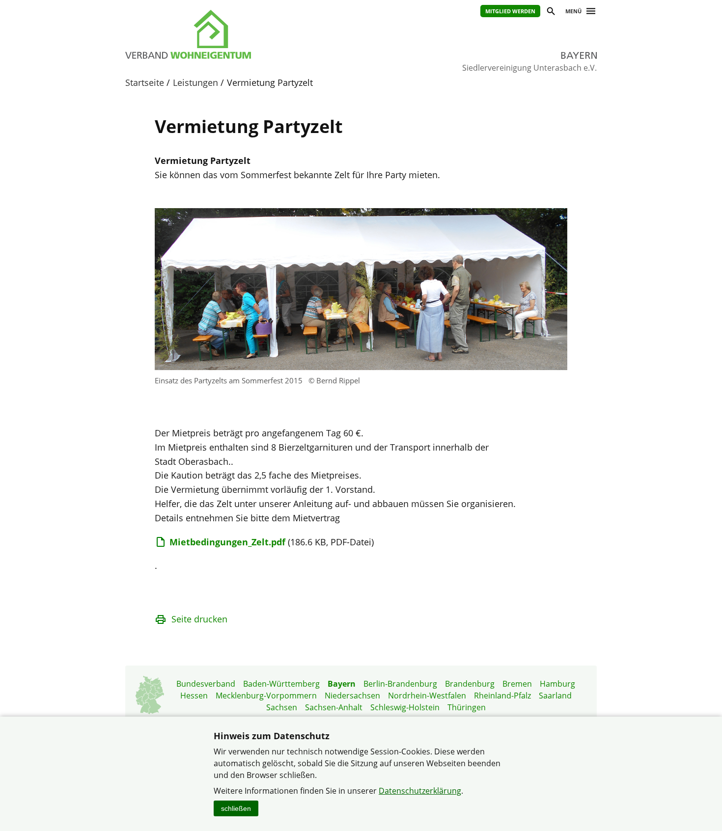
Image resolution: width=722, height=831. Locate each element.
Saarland (555, 695)
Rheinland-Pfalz (502, 695)
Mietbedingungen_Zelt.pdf (227, 542)
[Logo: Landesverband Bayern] (233, 34)
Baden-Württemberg (281, 683)
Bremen (517, 683)
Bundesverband (205, 683)
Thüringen (466, 707)
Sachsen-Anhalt (333, 707)
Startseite (144, 82)
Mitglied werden (510, 11)
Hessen (194, 695)
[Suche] (550, 12)
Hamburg (557, 683)
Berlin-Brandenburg (400, 683)
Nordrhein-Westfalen (427, 695)
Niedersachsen (352, 695)
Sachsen (281, 707)
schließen (236, 808)
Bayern (342, 683)
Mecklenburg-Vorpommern (266, 695)
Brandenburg (470, 683)
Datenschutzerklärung (420, 790)
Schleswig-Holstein (405, 707)
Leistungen (195, 82)
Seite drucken (199, 619)
